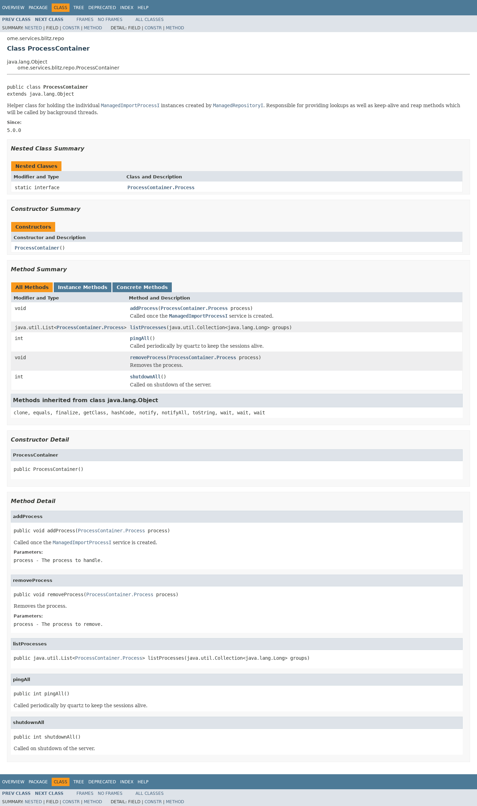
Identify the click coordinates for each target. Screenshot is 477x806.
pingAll (139, 338)
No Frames (110, 19)
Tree (78, 7)
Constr (71, 27)
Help (143, 7)
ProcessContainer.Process (161, 187)
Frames (85, 19)
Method (93, 27)
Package (38, 7)
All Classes (149, 19)
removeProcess (148, 357)
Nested (33, 27)
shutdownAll (145, 376)
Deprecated (102, 7)
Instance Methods (82, 287)
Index (126, 7)
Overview (13, 7)
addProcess (144, 308)
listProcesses (148, 327)
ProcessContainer (37, 248)
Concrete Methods (142, 287)
